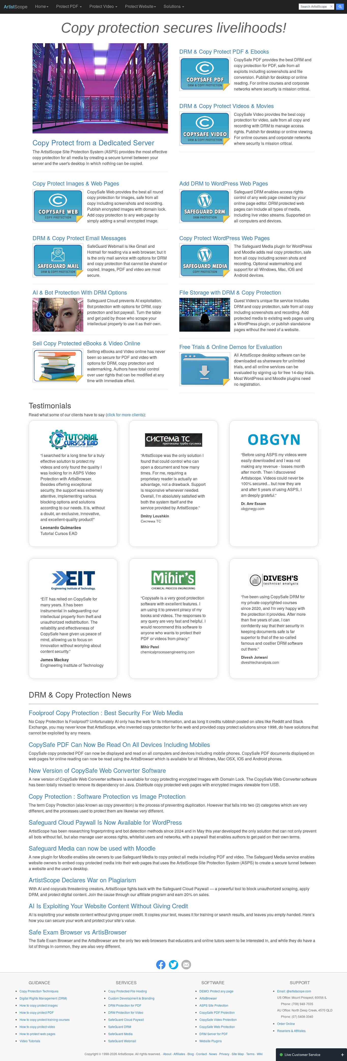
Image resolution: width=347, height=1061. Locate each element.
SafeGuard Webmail (122, 1041)
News (213, 1054)
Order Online (286, 1023)
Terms (250, 1054)
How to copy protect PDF (37, 1012)
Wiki (260, 1054)
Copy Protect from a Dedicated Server (93, 142)
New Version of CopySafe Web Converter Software (97, 770)
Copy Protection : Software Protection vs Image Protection (107, 796)
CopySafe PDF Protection (217, 1012)
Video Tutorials (30, 1041)
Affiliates (179, 1054)
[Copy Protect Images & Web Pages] (58, 205)
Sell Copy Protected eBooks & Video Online (86, 343)
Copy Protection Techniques (39, 991)
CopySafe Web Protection (217, 1026)
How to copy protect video (37, 1026)
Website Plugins (210, 1041)
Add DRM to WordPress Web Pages (223, 183)
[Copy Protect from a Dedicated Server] (100, 87)
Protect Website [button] (139, 6)
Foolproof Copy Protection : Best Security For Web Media (106, 712)
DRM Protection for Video (125, 1012)
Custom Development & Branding (131, 998)
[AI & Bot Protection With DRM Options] (58, 314)
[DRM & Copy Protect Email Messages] (58, 259)
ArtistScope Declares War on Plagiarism (82, 879)
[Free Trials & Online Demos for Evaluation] (204, 368)
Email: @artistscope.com (294, 991)
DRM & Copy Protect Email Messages (79, 238)
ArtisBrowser (208, 998)
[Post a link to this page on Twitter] (173, 963)
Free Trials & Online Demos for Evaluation (230, 346)
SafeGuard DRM (119, 1026)
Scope (15, 6)
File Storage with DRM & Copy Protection (230, 292)
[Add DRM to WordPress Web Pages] (204, 205)
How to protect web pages (37, 1034)
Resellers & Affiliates (291, 1030)
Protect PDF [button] (67, 6)
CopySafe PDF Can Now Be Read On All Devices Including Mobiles (119, 744)
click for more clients (125, 415)
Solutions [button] (173, 6)
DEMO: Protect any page (216, 991)
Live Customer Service (302, 1054)
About (167, 1054)
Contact (201, 1054)
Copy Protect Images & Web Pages (76, 183)
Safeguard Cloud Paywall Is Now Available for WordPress (105, 822)
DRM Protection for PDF (124, 1005)
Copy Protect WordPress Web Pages (224, 238)
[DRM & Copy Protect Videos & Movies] (204, 127)
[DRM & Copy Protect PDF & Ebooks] (204, 73)
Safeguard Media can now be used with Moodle (92, 847)
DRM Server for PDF (213, 1034)
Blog (190, 1054)
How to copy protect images (39, 1005)
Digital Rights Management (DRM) (43, 998)
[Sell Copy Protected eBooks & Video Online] (58, 364)
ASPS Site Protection (213, 1005)
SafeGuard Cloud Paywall (126, 1019)
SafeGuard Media (120, 1034)
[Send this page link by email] (186, 963)
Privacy (224, 1054)
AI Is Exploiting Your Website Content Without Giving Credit (108, 905)
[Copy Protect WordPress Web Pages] (204, 259)
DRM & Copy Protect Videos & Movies (226, 106)
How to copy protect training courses (45, 1019)
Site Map (238, 1054)
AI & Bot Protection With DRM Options (80, 292)
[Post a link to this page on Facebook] (161, 963)
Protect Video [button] (102, 6)
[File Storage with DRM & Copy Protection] (204, 314)
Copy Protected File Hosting (127, 991)
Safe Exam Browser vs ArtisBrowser (78, 931)
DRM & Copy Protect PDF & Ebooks (224, 51)
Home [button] (40, 6)
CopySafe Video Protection (218, 1019)
